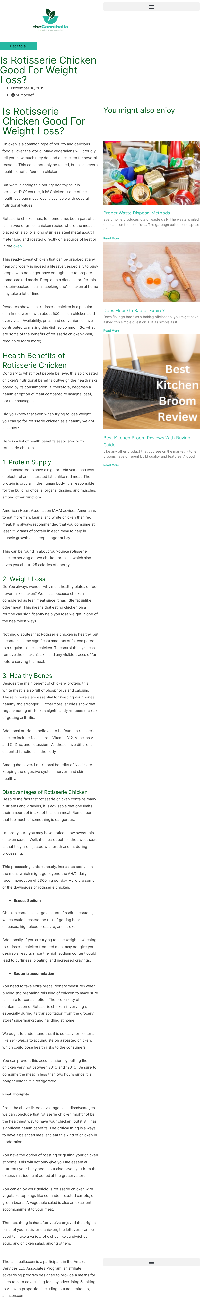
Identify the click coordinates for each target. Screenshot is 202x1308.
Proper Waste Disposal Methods (136, 212)
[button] (151, 6)
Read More (111, 238)
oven (17, 246)
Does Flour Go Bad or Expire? (134, 310)
